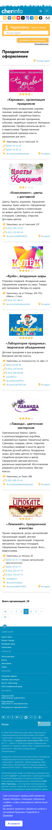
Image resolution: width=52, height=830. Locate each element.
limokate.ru (11, 578)
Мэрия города (7, 640)
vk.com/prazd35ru (15, 380)
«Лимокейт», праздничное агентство (26, 526)
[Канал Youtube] (18, 18)
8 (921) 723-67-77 (14, 574)
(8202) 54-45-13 (13, 149)
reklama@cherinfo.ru (20, 704)
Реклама (5, 724)
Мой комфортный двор (11, 686)
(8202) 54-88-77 (7, 704)
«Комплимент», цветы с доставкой (26, 194)
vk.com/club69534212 (16, 236)
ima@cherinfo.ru (19, 698)
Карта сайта (6, 637)
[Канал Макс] (27, 18)
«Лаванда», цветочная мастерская (26, 425)
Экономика (6, 663)
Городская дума (8, 643)
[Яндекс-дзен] (39, 717)
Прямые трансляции (10, 679)
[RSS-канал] (35, 717)
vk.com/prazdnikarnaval (17, 153)
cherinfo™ (13, 776)
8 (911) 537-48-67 (14, 300)
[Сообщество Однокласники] (14, 18)
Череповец (6, 647)
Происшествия (7, 656)
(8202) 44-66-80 (7, 698)
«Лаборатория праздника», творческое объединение (26, 345)
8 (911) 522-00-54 (14, 232)
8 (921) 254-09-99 (14, 368)
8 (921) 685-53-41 (14, 480)
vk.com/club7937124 (16, 384)
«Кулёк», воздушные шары (26, 276)
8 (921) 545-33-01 (14, 228)
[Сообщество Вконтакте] (8, 717)
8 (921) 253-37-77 (14, 570)
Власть (4, 660)
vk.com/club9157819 (16, 586)
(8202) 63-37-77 (13, 559)
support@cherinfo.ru (21, 707)
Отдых (4, 666)
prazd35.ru (11, 376)
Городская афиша (9, 676)
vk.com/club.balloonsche (18, 304)
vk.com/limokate (14, 582)
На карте (45, 153)
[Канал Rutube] (23, 18)
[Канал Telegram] (30, 717)
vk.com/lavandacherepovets (19, 484)
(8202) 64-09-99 (13, 364)
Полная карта (43, 60)
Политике (8, 815)
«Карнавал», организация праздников (26, 101)
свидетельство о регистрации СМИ (29, 740)
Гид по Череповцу (9, 683)
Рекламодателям (41, 44)
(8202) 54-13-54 (13, 145)
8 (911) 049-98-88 (14, 372)
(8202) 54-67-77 (13, 566)
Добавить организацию (32, 40)
